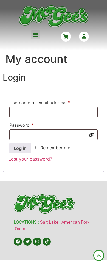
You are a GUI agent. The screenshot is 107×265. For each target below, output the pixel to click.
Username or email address (48, 101)
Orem (20, 228)
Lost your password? (30, 159)
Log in (20, 148)
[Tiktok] (47, 242)
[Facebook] (18, 242)
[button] (35, 34)
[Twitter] (27, 242)
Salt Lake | (50, 222)
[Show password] (92, 135)
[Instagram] (37, 242)
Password (30, 124)
